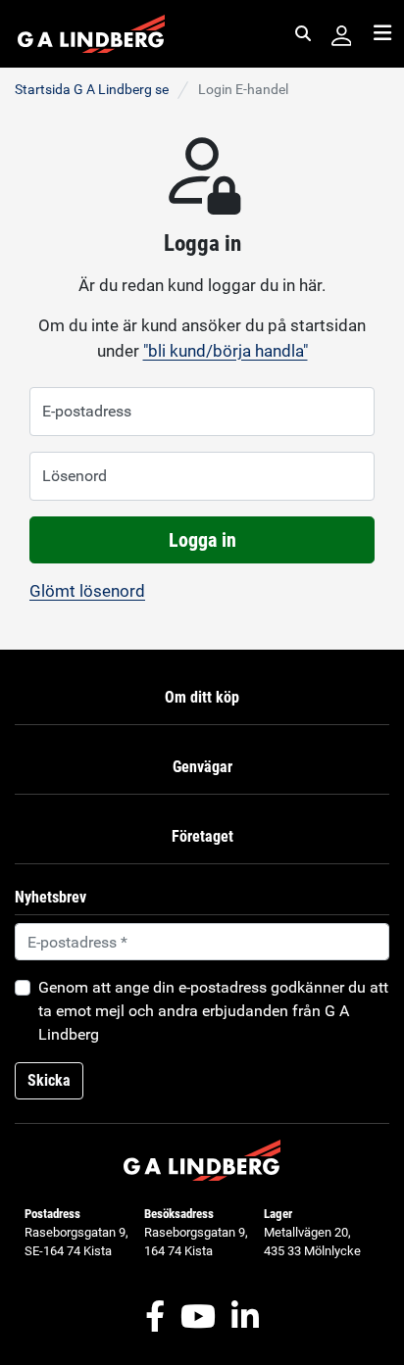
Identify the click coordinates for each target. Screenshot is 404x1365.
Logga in (202, 540)
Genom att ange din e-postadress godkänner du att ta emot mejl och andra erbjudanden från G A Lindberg (213, 1011)
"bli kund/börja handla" (225, 351)
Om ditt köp (202, 697)
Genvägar (202, 766)
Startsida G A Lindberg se (92, 89)
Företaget (202, 836)
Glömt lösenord (87, 591)
